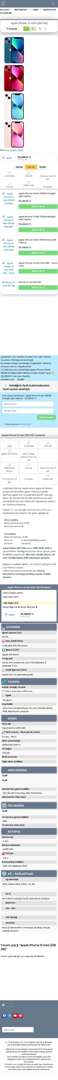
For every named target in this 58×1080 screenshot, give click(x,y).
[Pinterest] (20, 1016)
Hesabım (34, 1045)
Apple (35, 9)
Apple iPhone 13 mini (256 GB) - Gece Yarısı (38, 264)
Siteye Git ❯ (38, 206)
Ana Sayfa (4, 9)
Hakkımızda (45, 1045)
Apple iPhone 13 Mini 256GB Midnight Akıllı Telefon (37, 218)
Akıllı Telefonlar (20, 9)
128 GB (19, 167)
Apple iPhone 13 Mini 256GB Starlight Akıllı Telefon (37, 195)
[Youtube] (15, 1016)
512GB (42, 167)
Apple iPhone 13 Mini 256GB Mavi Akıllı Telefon (37, 241)
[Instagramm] (9, 1016)
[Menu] (3, 3)
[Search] (53, 3)
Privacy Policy (25, 424)
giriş (23, 956)
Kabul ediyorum (18, 424)
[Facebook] (4, 1016)
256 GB (31, 167)
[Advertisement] (29, 324)
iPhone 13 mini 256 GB (30, 282)
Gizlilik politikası (21, 1045)
